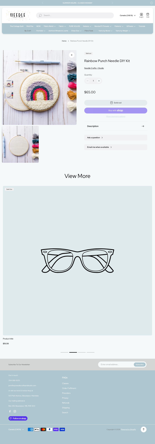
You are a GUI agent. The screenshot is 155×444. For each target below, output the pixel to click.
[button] (64, 352)
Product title (8, 338)
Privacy (65, 398)
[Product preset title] (77, 260)
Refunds (65, 403)
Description (92, 126)
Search (65, 412)
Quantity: (88, 75)
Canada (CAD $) (126, 15)
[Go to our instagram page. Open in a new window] (14, 411)
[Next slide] (112, 2)
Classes (65, 383)
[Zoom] (72, 55)
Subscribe (140, 364)
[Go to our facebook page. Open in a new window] (9, 411)
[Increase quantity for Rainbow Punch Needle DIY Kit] (99, 81)
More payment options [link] (115, 116)
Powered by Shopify (128, 429)
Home (64, 41)
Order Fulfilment (69, 388)
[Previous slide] (42, 2)
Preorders (66, 393)
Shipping (66, 407)
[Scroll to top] (144, 429)
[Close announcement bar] (151, 2)
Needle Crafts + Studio (94, 68)
